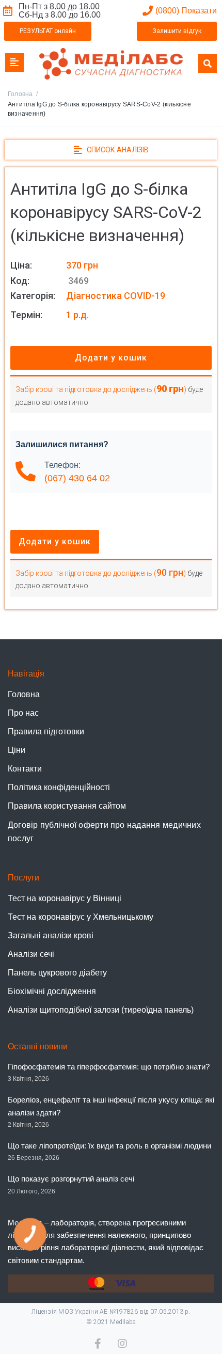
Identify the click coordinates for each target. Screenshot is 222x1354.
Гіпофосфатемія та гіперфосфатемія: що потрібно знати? (109, 1066)
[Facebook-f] (99, 1344)
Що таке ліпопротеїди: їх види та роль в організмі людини (109, 1145)
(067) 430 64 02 (77, 478)
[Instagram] (123, 1344)
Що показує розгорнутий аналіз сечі (71, 1178)
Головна (20, 94)
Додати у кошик (111, 358)
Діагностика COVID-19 (115, 295)
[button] (47, 31)
